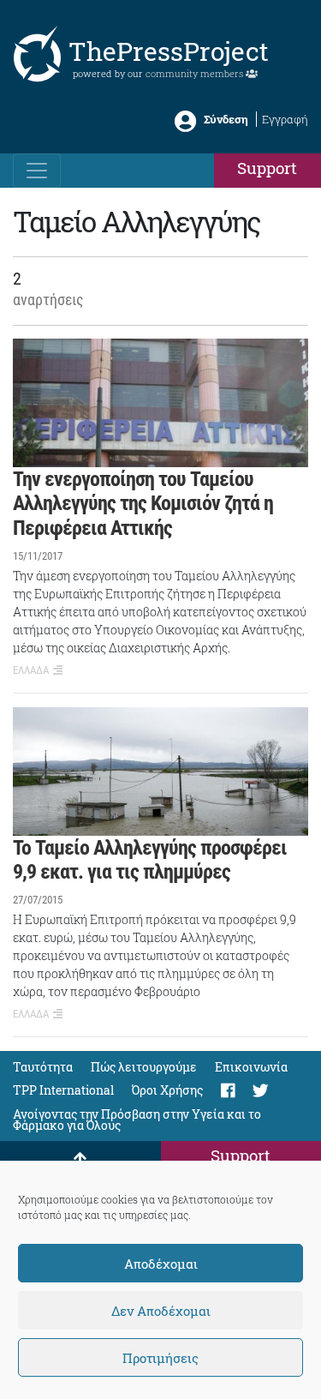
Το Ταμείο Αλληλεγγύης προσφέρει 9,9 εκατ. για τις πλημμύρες (150, 860)
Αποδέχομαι (161, 1263)
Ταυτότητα (43, 1067)
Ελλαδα (31, 669)
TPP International (63, 1090)
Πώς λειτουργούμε (144, 1067)
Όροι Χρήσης (167, 1090)
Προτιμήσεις (160, 1357)
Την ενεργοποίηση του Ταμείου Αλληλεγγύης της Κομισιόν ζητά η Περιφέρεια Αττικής (143, 504)
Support (267, 167)
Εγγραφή (285, 119)
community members (196, 73)
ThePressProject (168, 51)
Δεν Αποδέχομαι (161, 1310)
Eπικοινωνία (251, 1067)
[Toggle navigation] (37, 170)
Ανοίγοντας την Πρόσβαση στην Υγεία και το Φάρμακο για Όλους (137, 1119)
